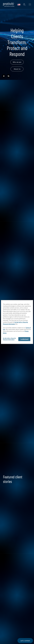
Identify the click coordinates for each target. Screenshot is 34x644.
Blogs (28, 622)
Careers (6, 574)
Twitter (14, 622)
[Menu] (30, 5)
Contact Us (7, 579)
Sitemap (6, 601)
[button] (24, 4)
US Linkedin (9, 622)
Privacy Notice (7, 631)
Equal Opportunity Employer (9, 641)
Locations (7, 590)
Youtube (23, 622)
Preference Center (10, 596)
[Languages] (19, 4)
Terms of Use (16, 631)
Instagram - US (4, 622)
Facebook (19, 622)
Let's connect (25, 641)
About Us (17, 69)
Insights (6, 585)
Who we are (17, 62)
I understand (24, 339)
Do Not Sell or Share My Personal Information (15, 323)
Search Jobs (17, 440)
